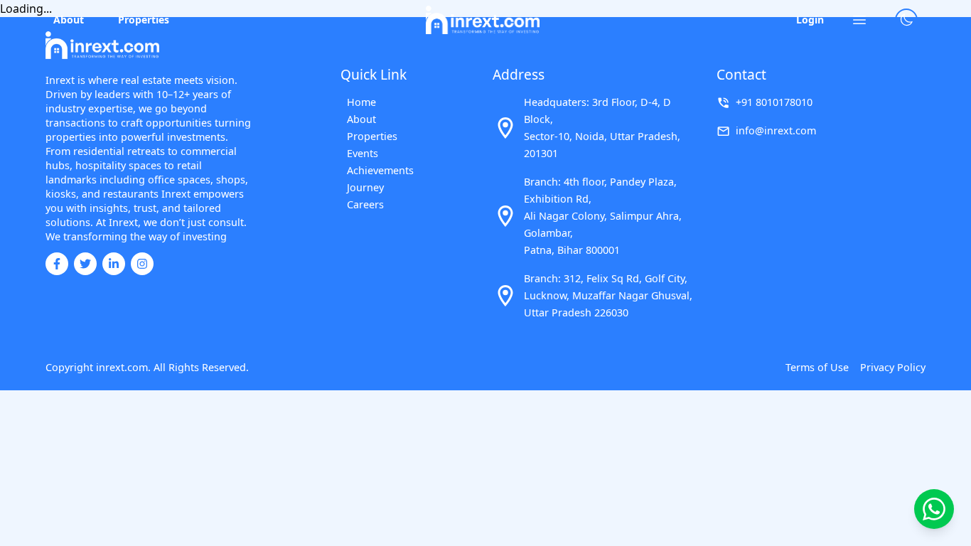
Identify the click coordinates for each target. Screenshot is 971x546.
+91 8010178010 (774, 102)
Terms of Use (817, 367)
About (68, 19)
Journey (365, 187)
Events (362, 153)
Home (361, 102)
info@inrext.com (776, 130)
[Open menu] (859, 19)
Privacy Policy (893, 367)
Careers (365, 204)
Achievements (380, 170)
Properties (143, 19)
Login (810, 19)
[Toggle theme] (906, 20)
